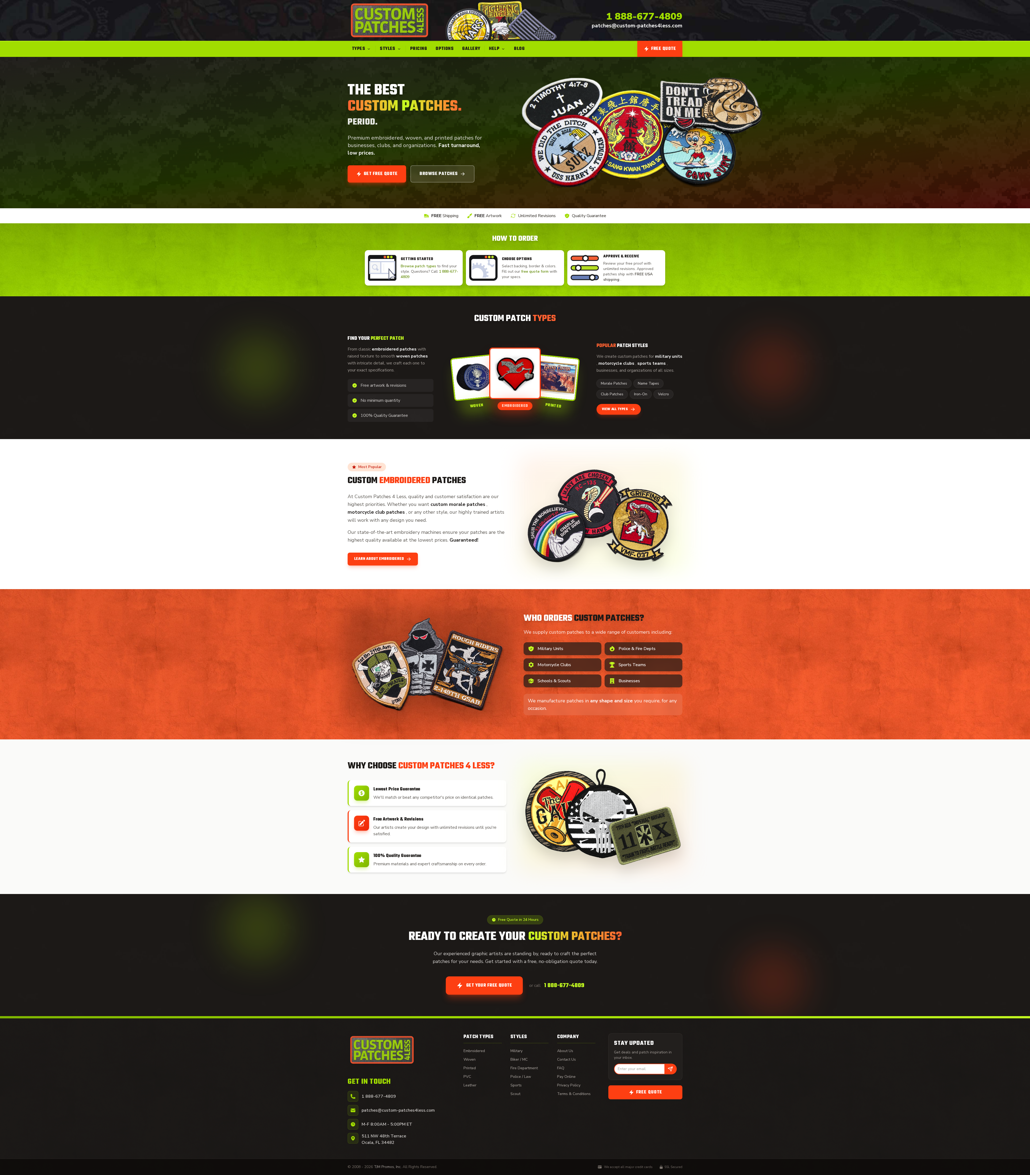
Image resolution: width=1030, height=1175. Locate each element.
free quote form (535, 271)
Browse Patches (439, 173)
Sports (516, 1085)
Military (516, 1050)
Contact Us (566, 1059)
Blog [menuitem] (519, 48)
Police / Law (520, 1076)
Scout (515, 1093)
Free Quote (663, 48)
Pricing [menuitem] (418, 48)
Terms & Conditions (574, 1093)
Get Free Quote (381, 173)
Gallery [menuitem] (471, 48)
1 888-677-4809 (644, 16)
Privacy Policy (568, 1085)
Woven (470, 1059)
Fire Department (524, 1068)
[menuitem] (361, 49)
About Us (565, 1050)
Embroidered (474, 1050)
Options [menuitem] (445, 48)
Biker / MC (519, 1059)
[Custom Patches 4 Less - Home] (389, 20)
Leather (470, 1085)
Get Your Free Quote (489, 985)
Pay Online (566, 1076)
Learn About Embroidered (379, 559)
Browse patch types (419, 266)
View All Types (615, 409)
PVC (467, 1076)
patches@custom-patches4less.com (637, 25)
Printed (470, 1068)
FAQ (560, 1068)
